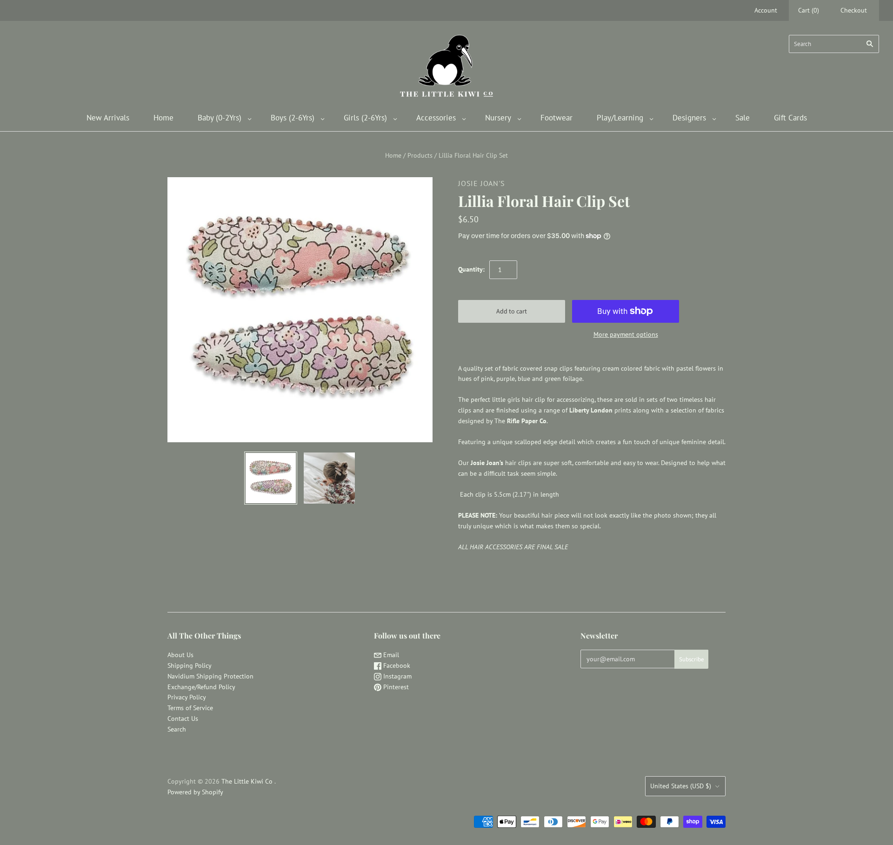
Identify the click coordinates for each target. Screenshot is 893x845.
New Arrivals (108, 118)
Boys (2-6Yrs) (292, 118)
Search (176, 729)
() (808, 10)
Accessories (436, 118)
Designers (689, 118)
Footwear (556, 118)
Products (420, 155)
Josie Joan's (481, 183)
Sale (742, 118)
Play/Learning (620, 118)
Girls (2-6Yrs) (365, 118)
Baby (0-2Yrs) (219, 118)
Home (163, 118)
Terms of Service (190, 708)
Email (390, 655)
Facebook (395, 665)
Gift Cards (790, 118)
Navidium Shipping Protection (210, 676)
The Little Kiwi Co (247, 781)
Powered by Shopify (195, 792)
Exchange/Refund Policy (201, 687)
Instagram (396, 676)
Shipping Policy (189, 665)
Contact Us (182, 718)
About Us (180, 655)
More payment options (625, 334)
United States (680, 786)
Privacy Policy (186, 697)
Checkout (853, 10)
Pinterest (395, 687)
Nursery (498, 118)
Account (765, 10)
